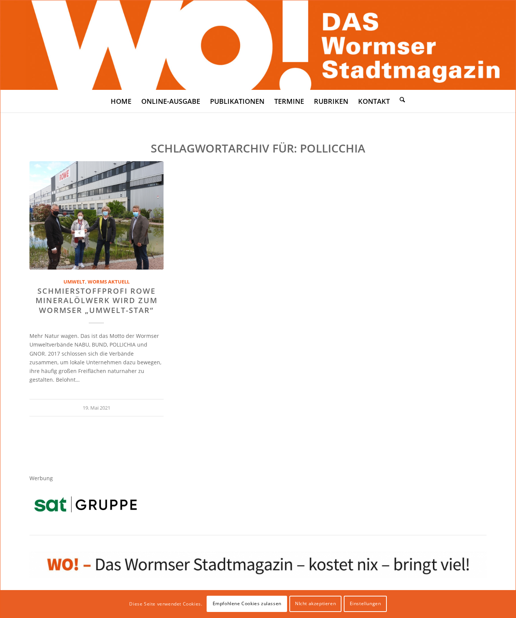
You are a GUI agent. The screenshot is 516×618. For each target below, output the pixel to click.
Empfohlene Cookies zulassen (247, 603)
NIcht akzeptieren (315, 603)
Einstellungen (365, 603)
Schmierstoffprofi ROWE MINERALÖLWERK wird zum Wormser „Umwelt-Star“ (97, 300)
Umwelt (74, 282)
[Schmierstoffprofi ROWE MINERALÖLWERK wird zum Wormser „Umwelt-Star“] (96, 215)
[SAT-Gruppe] (85, 504)
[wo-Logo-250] (258, 45)
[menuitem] (121, 101)
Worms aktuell (109, 282)
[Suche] (402, 99)
